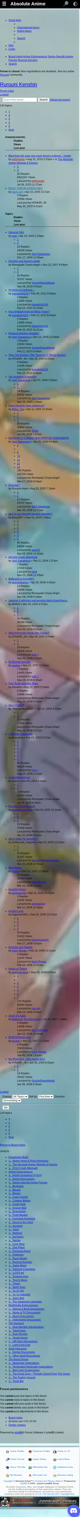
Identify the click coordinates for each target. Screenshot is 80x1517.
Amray (15, 871)
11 (18, 459)
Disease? (14, 485)
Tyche (35, 430)
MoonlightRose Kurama (45, 860)
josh (14, 236)
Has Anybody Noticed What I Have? (29, 311)
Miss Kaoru (15, 867)
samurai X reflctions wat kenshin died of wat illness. (38, 600)
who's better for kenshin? (23, 838)
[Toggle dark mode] (75, 3)
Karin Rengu (39, 882)
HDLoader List (40, 1475)
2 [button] (9, 115)
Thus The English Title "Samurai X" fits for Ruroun (37, 355)
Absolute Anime (27, 3)
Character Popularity (20, 734)
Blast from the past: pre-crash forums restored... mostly (40, 155)
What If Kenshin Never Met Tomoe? (29, 632)
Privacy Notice (55, 1481)
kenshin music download (23, 557)
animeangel (19, 893)
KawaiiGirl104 (20, 293)
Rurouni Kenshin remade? (24, 333)
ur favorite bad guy (19, 777)
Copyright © (9, 1481)
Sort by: (33, 1096)
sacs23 (36, 550)
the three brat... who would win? (27, 1058)
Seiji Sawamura (41, 254)
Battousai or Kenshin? (21, 578)
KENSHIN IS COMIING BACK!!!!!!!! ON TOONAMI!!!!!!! (39, 438)
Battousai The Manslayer (26, 1019)
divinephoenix (20, 582)
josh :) (35, 654)
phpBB (18, 1432)
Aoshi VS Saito (17, 1015)
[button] (11, 129)
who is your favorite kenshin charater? (30, 513)
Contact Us (40, 1481)
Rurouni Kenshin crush (22, 806)
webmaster (18, 159)
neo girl (36, 1008)
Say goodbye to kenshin (22, 376)
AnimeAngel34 (40, 939)
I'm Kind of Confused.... (22, 289)
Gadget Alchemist (22, 809)
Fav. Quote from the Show (23, 683)
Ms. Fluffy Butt (40, 1030)
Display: (7, 1096)
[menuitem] (28, 27)
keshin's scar (16, 911)
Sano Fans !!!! (16, 705)
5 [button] (9, 126)
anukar (16, 665)
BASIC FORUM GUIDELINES (25, 188)
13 (18, 467)
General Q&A (16, 232)
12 (18, 463)
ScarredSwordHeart (43, 282)
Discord (4, 74)
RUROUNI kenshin (20, 661)
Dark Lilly (17, 191)
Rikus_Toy (18, 409)
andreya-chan (20, 972)
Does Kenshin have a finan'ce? (27, 405)
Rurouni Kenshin (18, 84)
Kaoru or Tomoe (18, 968)
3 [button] (9, 118)
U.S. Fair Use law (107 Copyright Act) (56, 1494)
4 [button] (9, 122)
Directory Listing (65, 1475)
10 (18, 456)
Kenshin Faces (17, 889)
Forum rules (7, 90)
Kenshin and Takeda (20, 947)
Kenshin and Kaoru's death (24, 261)
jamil (34, 571)
